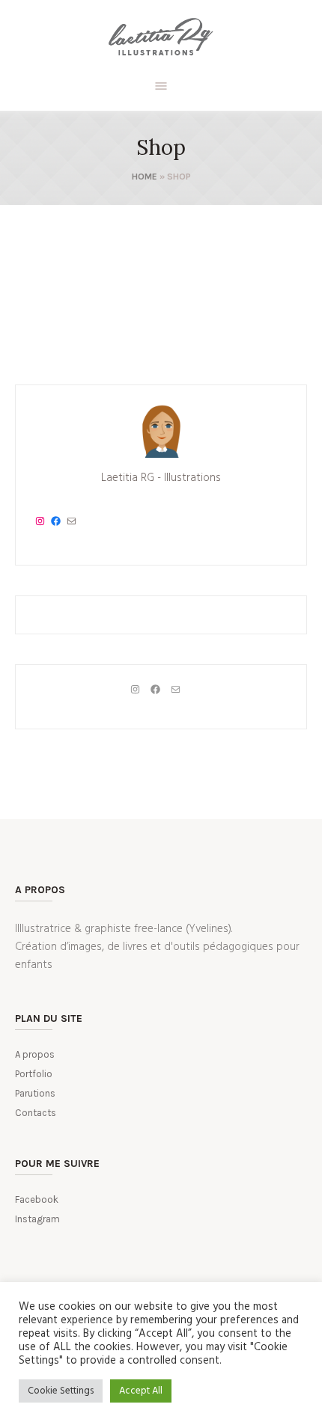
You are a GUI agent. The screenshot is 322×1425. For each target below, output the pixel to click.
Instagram (37, 1219)
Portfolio (33, 1073)
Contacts (35, 1112)
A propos (35, 1054)
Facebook (36, 1199)
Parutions (35, 1093)
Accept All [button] (140, 1391)
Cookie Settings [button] (61, 1391)
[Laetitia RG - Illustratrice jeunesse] (160, 37)
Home (144, 176)
